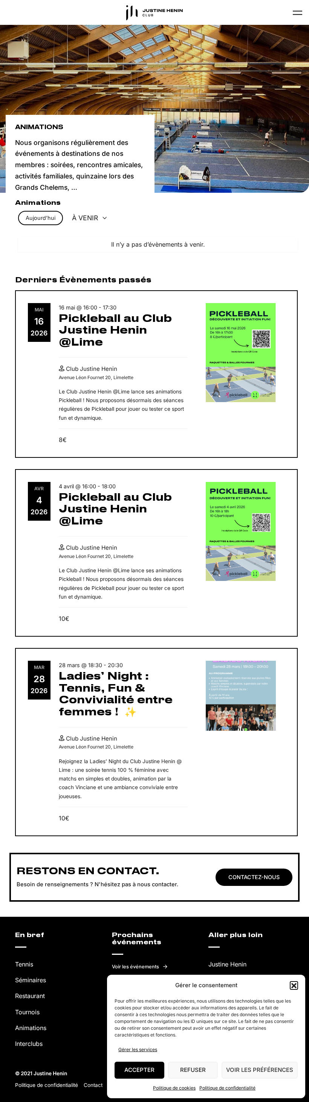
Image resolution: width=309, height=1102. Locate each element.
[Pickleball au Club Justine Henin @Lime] (241, 352)
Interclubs (29, 1043)
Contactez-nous (254, 877)
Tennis (24, 964)
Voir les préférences (259, 1069)
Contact (93, 1085)
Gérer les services (137, 1049)
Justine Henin (227, 964)
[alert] (158, 244)
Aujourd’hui (40, 218)
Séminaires (30, 980)
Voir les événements (135, 966)
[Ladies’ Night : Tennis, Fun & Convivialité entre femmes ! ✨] (241, 696)
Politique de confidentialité (227, 1088)
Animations (30, 1028)
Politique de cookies (174, 1088)
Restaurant (30, 996)
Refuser (193, 1069)
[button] (294, 985)
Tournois (27, 1012)
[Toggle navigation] (297, 12)
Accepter (139, 1069)
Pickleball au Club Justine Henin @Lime (115, 331)
